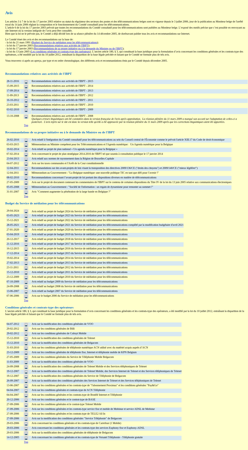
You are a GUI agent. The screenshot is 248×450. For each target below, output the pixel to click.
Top (26, 125)
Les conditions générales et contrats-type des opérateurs (60, 51)
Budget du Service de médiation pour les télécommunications (64, 42)
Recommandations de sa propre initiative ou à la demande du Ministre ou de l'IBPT (78, 48)
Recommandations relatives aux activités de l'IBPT (61, 45)
